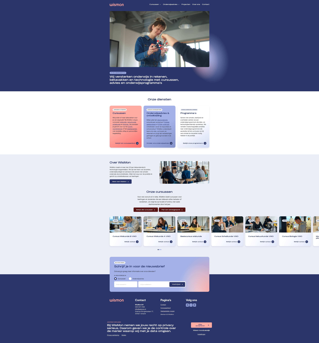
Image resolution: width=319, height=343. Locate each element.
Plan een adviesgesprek (170, 210)
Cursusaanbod (165, 308)
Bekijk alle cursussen (144, 210)
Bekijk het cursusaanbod (125, 143)
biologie (125, 124)
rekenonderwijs (162, 120)
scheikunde (116, 124)
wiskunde (123, 122)
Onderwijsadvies (138, 279)
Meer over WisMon (119, 181)
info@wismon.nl (140, 309)
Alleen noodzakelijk (201, 330)
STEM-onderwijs (163, 124)
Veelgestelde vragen (167, 311)
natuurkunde (131, 122)
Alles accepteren (200, 325)
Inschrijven (176, 284)
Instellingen (201, 334)
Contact (163, 305)
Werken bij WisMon (167, 314)
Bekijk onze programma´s (193, 143)
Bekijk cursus (130, 241)
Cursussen (122, 279)
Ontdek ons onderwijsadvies (158, 143)
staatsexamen (132, 129)
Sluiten (124, 335)
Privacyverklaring (113, 335)
